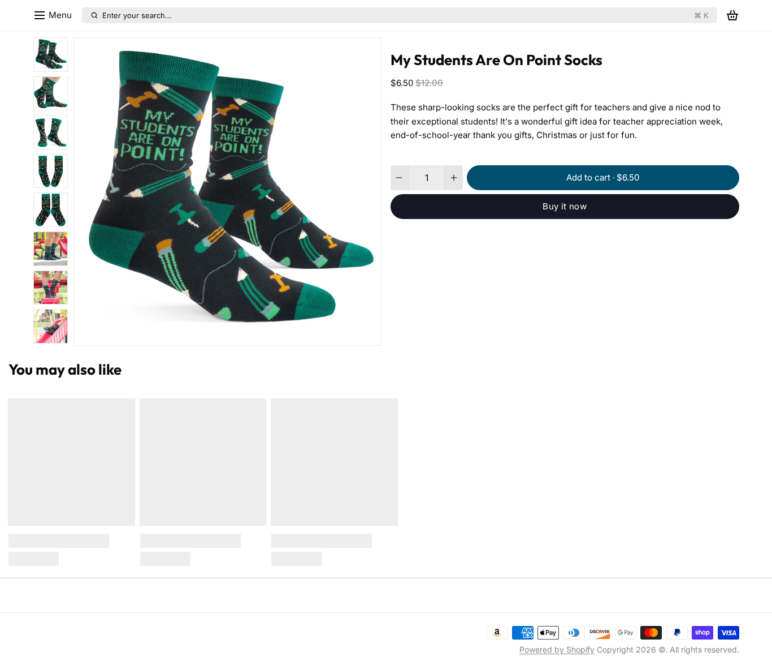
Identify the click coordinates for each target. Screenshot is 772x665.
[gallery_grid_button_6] (253, 334)
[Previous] (181, 334)
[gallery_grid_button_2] (218, 334)
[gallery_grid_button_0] (197, 334)
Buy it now (565, 206)
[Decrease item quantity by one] (399, 177)
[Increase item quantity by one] (453, 177)
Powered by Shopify (557, 649)
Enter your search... (405, 15)
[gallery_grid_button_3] (227, 334)
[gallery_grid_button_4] (235, 334)
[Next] (273, 334)
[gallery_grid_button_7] (261, 334)
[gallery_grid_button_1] (210, 334)
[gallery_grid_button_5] (244, 334)
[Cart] (732, 16)
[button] (603, 177)
